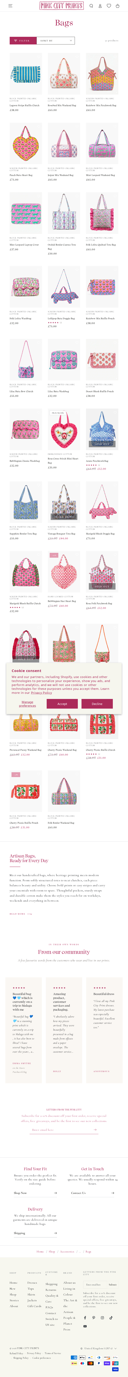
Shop (52, 1251)
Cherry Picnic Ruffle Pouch (24, 823)
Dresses (32, 1282)
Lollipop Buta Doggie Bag (61, 318)
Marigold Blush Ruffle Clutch (25, 603)
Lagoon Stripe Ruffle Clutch (25, 105)
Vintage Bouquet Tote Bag (61, 534)
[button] (39, 75)
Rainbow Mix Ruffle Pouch (100, 318)
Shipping (52, 1284)
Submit (113, 1284)
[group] (64, 1030)
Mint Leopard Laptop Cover (24, 245)
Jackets (32, 1300)
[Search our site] (91, 5)
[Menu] (10, 5)
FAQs (49, 1307)
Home (40, 1251)
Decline (97, 704)
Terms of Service (53, 1353)
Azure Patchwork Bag (97, 461)
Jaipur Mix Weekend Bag (61, 175)
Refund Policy (16, 1353)
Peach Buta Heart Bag (21, 175)
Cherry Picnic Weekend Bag (62, 750)
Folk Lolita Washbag (20, 318)
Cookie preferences (41, 1358)
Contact (51, 1313)
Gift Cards (35, 1306)
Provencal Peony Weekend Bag (26, 750)
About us (69, 1282)
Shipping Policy (21, 1358)
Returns (51, 1290)
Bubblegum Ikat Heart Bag (62, 601)
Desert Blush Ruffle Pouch (100, 391)
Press (66, 1329)
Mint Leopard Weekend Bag (100, 175)
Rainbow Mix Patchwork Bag (101, 105)
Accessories (67, 1251)
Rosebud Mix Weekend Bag (62, 105)
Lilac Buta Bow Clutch (21, 391)
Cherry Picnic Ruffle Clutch (100, 750)
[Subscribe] (96, 1129)
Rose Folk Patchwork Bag (99, 603)
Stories (14, 1300)
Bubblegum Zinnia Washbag (25, 461)
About (14, 1306)
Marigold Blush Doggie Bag (100, 534)
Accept (62, 704)
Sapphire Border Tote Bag (23, 534)
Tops (31, 1288)
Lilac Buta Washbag (58, 391)
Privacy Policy (41, 692)
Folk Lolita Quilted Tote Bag (101, 245)
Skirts (31, 1294)
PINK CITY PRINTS (28, 1348)
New (13, 1288)
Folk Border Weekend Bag (61, 823)
